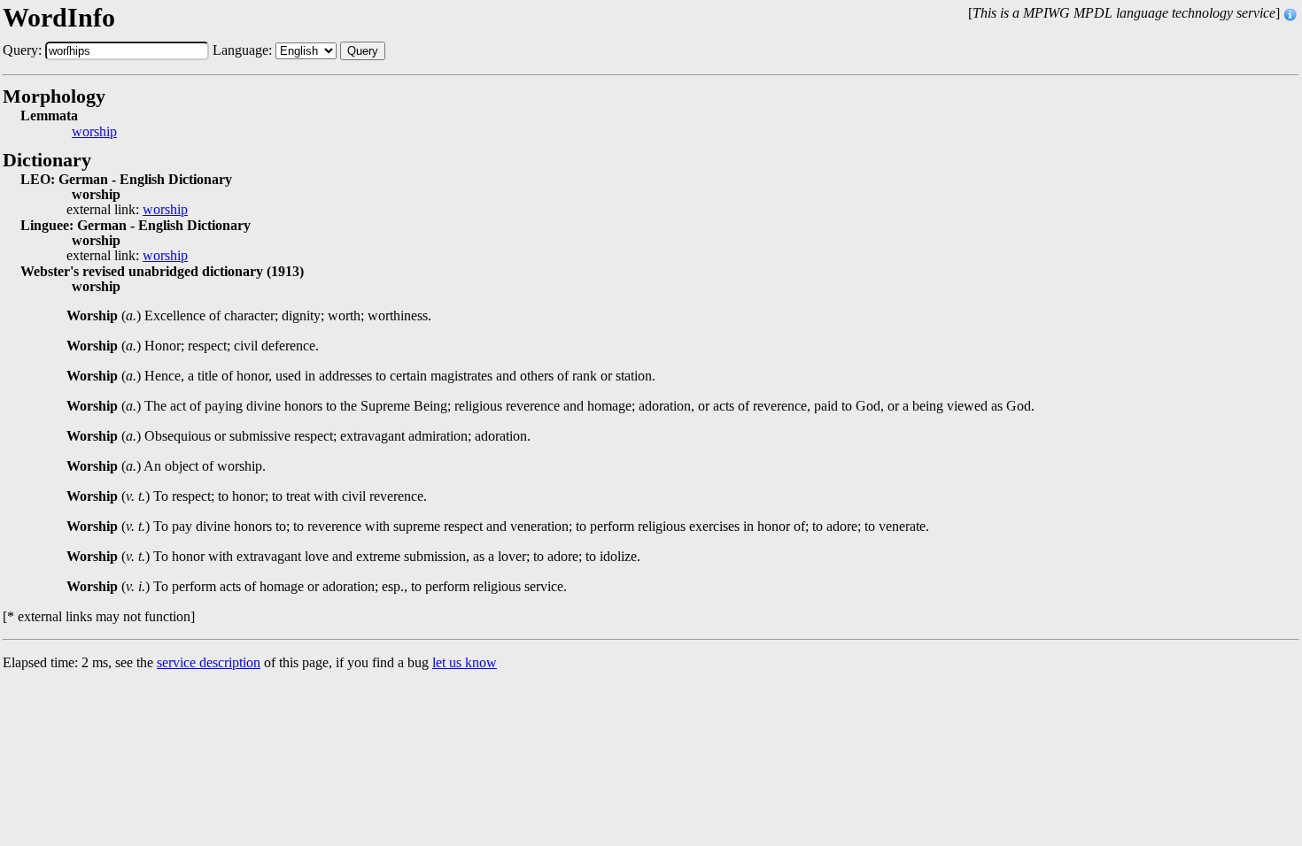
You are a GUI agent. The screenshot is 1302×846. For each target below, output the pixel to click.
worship (94, 132)
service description (208, 662)
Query (362, 51)
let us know (464, 662)
